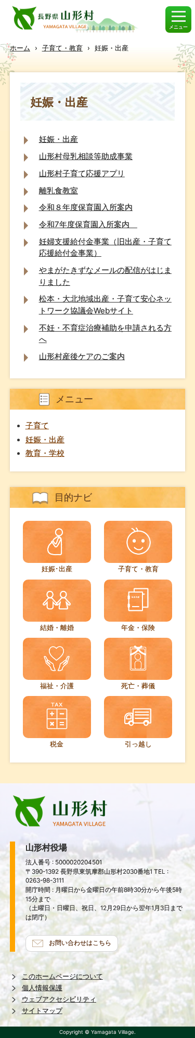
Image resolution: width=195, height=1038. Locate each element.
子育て (37, 425)
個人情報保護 (42, 988)
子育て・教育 (62, 48)
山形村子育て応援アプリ (82, 173)
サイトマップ (42, 1011)
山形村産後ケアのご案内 (82, 356)
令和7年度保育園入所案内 (88, 224)
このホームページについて (62, 976)
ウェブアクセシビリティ (59, 999)
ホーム (20, 48)
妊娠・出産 (58, 139)
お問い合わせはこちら (80, 943)
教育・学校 (44, 453)
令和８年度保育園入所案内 (86, 207)
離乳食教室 (58, 190)
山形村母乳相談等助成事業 (86, 156)
